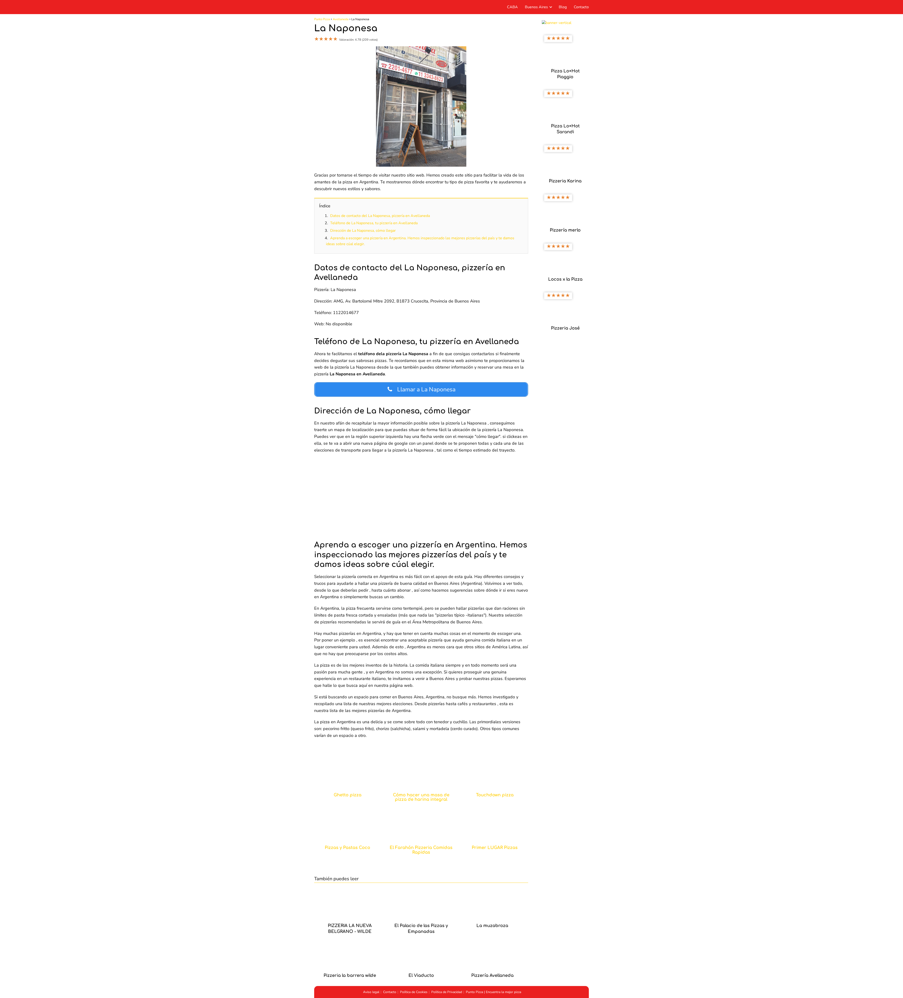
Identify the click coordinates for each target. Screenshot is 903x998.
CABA (512, 7)
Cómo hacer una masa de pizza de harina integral (421, 797)
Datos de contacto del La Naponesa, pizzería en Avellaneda (380, 215)
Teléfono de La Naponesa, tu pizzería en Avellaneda (374, 223)
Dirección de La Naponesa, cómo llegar (363, 230)
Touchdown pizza (495, 795)
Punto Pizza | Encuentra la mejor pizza (493, 992)
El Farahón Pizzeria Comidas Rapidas (421, 850)
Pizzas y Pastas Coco (347, 847)
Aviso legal (371, 992)
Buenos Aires (536, 7)
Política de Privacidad (446, 992)
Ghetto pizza (347, 795)
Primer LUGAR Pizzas (495, 847)
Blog (563, 7)
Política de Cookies (414, 992)
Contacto (581, 7)
